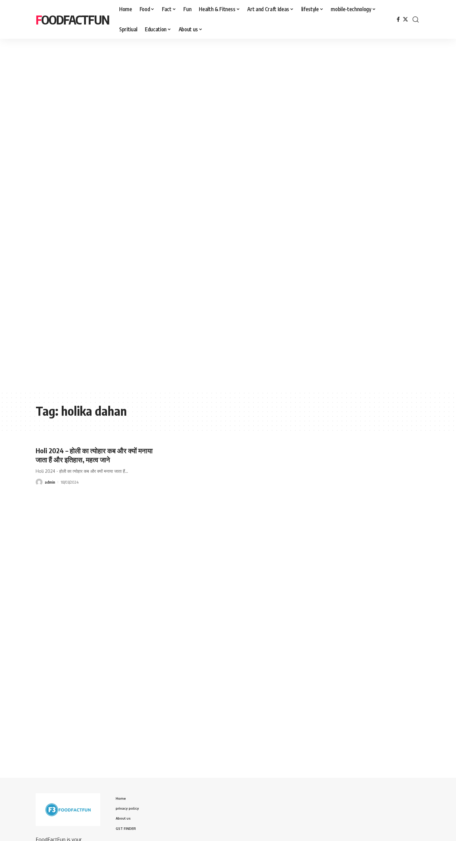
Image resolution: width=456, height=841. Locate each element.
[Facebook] (398, 19)
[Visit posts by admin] (39, 482)
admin (50, 482)
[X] (405, 19)
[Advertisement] (192, 95)
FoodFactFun (72, 19)
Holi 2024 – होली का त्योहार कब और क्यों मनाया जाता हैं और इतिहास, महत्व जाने (94, 455)
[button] (416, 19)
